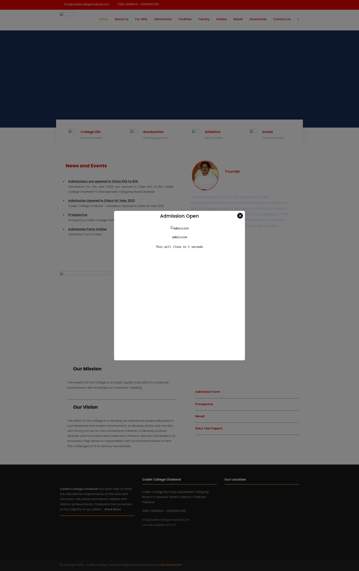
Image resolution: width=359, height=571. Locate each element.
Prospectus (78, 215)
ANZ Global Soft (171, 565)
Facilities (185, 19)
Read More (113, 509)
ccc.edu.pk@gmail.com (159, 525)
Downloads (258, 19)
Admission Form (207, 392)
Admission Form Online (87, 229)
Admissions (163, 19)
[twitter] (297, 565)
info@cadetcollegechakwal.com (166, 520)
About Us (121, 19)
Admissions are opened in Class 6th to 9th (103, 181)
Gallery (221, 19)
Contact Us (282, 19)
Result (238, 19)
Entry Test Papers (208, 428)
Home (103, 19)
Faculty (203, 19)
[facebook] (291, 565)
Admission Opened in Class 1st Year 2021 (101, 200)
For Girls (141, 19)
